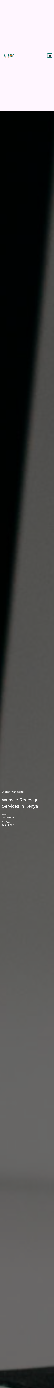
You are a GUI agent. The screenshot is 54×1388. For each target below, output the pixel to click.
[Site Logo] (8, 55)
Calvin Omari (8, 817)
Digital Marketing (13, 792)
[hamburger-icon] (49, 55)
